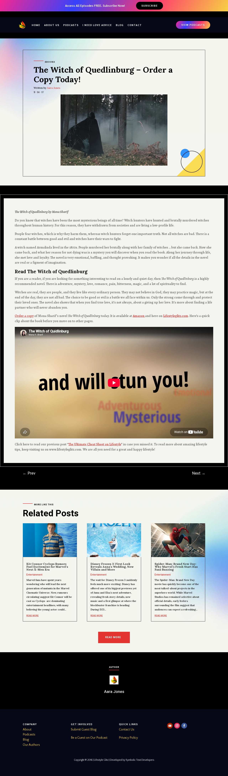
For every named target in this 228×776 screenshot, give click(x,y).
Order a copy (24, 316)
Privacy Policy (128, 738)
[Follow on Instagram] (177, 726)
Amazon (139, 316)
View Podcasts (193, 24)
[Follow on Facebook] (184, 726)
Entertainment (34, 575)
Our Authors (31, 745)
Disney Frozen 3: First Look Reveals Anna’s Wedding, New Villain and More (112, 566)
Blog (120, 25)
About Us (51, 25)
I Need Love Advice (97, 25)
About (27, 729)
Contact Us (126, 729)
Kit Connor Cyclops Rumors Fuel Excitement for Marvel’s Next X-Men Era (47, 566)
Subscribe (149, 5)
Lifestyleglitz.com (175, 316)
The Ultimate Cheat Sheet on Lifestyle (94, 444)
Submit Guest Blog (84, 729)
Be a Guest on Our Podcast (89, 738)
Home (36, 25)
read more (32, 615)
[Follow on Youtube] (170, 726)
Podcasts (71, 25)
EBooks (50, 61)
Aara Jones (53, 87)
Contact (135, 25)
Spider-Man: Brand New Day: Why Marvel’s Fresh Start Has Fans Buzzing (176, 566)
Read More (113, 637)
